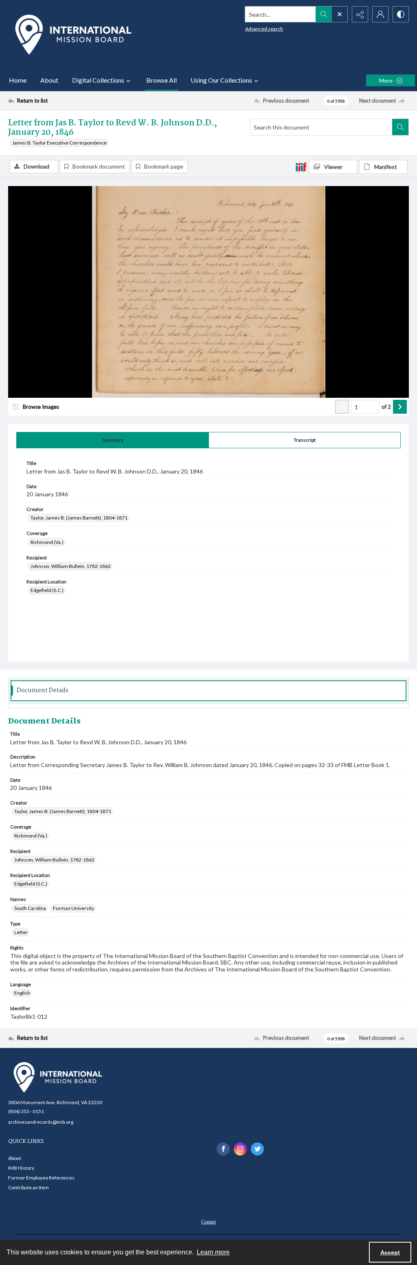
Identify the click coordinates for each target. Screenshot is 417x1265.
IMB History (21, 1168)
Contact (208, 1222)
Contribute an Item (28, 1187)
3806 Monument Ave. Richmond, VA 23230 (55, 1102)
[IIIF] (300, 166)
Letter (21, 932)
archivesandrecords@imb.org (40, 1122)
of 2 (386, 406)
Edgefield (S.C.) (47, 590)
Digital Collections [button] (98, 80)
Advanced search (264, 29)
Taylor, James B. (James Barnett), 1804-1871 (79, 518)
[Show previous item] (342, 407)
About (49, 80)
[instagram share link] (240, 1148)
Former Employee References (41, 1178)
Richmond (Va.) (47, 542)
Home (17, 80)
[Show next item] (400, 407)
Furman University (73, 908)
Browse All (161, 80)
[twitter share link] (257, 1148)
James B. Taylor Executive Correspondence (59, 143)
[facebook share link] (223, 1148)
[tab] (112, 440)
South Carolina (30, 908)
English (22, 993)
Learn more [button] (213, 1252)
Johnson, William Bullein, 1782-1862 (71, 566)
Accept (390, 1252)
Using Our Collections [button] (221, 80)
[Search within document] (400, 127)
